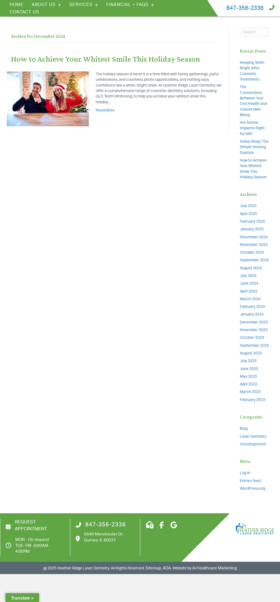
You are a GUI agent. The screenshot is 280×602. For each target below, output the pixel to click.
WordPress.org (252, 489)
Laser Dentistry (253, 436)
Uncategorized (253, 444)
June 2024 (249, 283)
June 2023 (249, 369)
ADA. (167, 568)
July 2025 (248, 206)
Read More (105, 110)
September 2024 (254, 260)
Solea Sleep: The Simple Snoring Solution (254, 147)
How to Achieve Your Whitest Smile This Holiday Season (105, 58)
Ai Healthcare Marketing (214, 568)
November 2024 (253, 245)
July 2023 (248, 361)
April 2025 (248, 214)
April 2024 (248, 291)
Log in (245, 473)
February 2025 (252, 221)
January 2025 (252, 229)
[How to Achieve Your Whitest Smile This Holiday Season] (48, 99)
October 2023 (252, 338)
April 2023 (248, 384)
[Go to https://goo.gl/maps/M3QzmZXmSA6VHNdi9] (173, 525)
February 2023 (252, 400)
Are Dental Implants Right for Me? (252, 128)
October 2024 (252, 252)
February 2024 (252, 307)
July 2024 (248, 276)
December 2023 (254, 322)
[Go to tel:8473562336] (223, 8)
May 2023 (248, 377)
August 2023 (251, 353)
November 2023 (253, 330)
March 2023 (250, 392)
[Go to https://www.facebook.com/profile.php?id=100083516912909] (161, 525)
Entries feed (250, 481)
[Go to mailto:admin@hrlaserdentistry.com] (149, 525)
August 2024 (251, 268)
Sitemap (153, 568)
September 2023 (254, 346)
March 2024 (250, 299)
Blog (243, 429)
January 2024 (252, 314)
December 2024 (254, 237)
